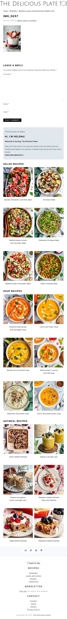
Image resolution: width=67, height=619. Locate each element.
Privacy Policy (33, 609)
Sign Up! (23, 591)
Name (6, 104)
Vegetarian (33, 581)
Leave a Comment (29, 20)
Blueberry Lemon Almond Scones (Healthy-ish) (36, 11)
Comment (7, 74)
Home (5, 11)
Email (6, 112)
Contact (33, 601)
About (33, 604)
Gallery (33, 607)
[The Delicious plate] (33, 5)
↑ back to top (33, 563)
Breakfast (13, 11)
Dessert (33, 579)
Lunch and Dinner (33, 576)
